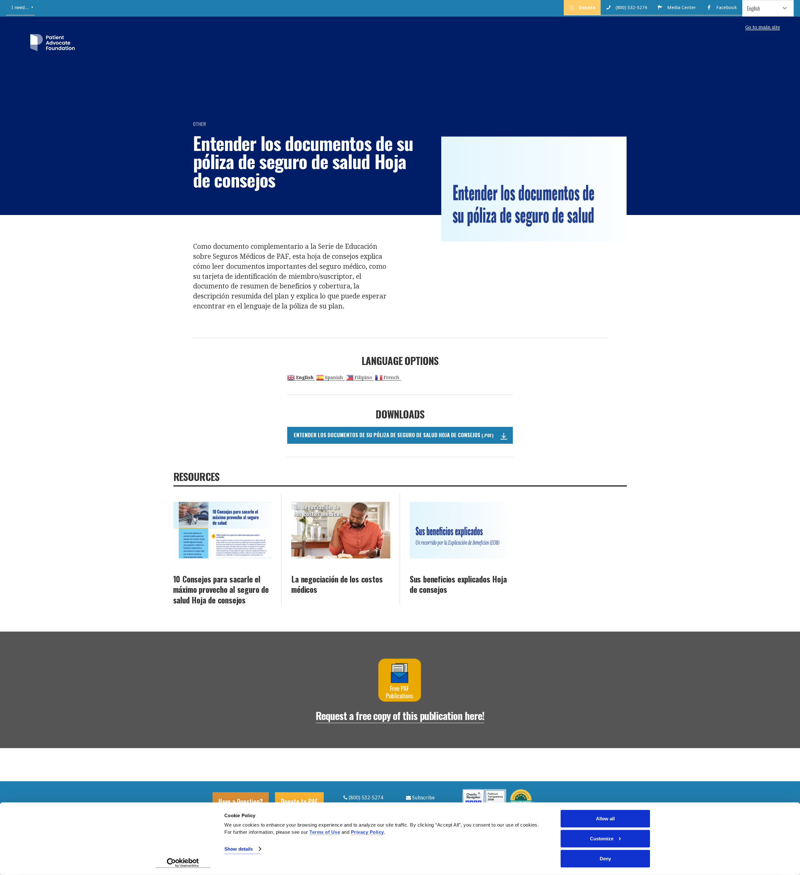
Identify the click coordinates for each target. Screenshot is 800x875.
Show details (238, 849)
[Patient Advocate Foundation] (52, 43)
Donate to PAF (299, 801)
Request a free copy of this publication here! (400, 715)
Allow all (605, 818)
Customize (601, 838)
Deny (605, 858)
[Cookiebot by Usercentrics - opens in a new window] (183, 863)
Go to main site (762, 27)
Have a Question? (240, 801)
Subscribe (423, 798)
